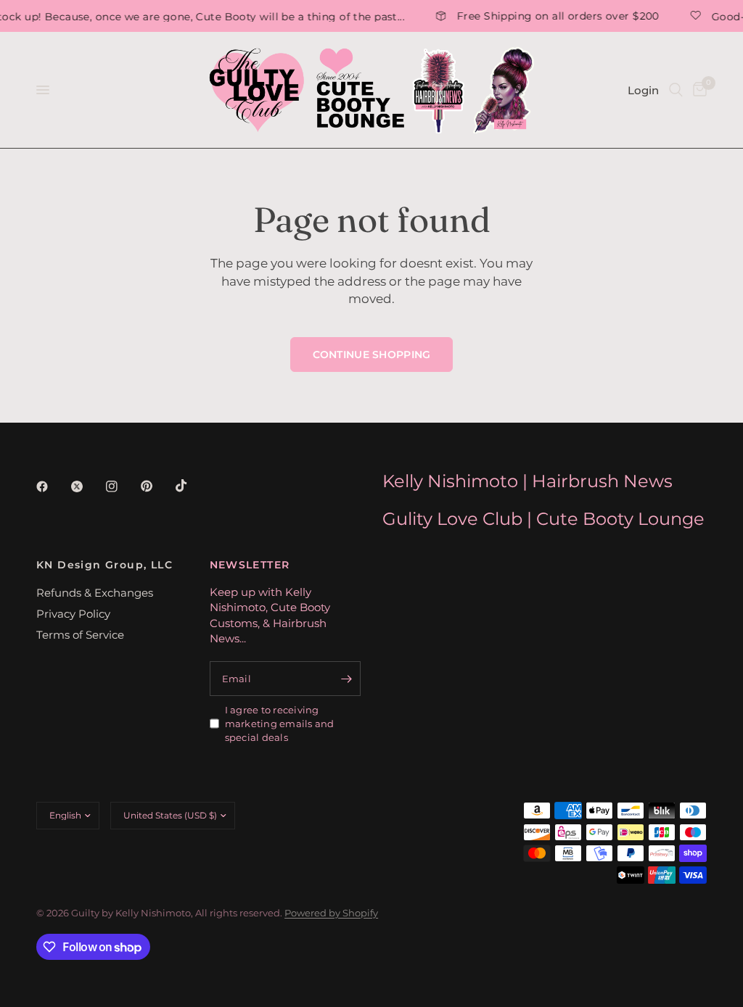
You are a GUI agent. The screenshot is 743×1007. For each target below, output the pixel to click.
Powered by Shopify (331, 913)
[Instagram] (122, 486)
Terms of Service (80, 635)
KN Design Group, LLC (104, 565)
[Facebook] (52, 486)
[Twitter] (87, 486)
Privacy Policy (73, 614)
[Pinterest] (157, 486)
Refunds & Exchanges (94, 593)
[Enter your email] (346, 678)
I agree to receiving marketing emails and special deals (279, 723)
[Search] (676, 90)
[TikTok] (192, 486)
